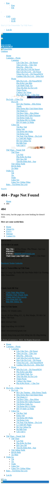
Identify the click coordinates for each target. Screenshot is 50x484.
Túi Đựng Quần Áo (24, 118)
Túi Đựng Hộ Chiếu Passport (28, 115)
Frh (12, 8)
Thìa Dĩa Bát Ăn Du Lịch (26, 88)
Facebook (5, 263)
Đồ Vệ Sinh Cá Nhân (25, 122)
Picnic (13, 79)
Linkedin (19, 263)
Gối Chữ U (21, 145)
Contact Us (10, 236)
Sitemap (9, 234)
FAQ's (8, 231)
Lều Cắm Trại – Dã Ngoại (27, 62)
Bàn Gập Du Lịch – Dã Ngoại (28, 72)
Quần (13, 177)
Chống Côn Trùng (23, 92)
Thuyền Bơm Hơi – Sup (26, 161)
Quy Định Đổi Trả (13, 299)
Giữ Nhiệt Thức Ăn (24, 85)
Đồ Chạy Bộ (21, 159)
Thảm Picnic (21, 90)
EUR (13, 21)
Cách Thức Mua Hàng (15, 292)
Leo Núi (19, 154)
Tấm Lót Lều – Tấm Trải (26, 65)
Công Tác (15, 125)
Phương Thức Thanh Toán (17, 295)
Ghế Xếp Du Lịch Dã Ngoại (28, 69)
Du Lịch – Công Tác (14, 99)
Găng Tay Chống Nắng (20, 182)
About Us (10, 229)
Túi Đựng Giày (22, 134)
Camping (15, 60)
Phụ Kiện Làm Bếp (24, 83)
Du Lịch (14, 102)
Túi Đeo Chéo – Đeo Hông (27, 113)
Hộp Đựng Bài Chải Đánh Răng (29, 108)
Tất (12, 173)
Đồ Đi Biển (16, 166)
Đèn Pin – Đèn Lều (24, 67)
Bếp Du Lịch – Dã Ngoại (29, 81)
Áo (12, 175)
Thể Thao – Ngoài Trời (15, 150)
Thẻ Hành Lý (21, 111)
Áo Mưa (14, 168)
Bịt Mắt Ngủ (21, 143)
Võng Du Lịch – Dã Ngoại (29, 74)
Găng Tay (15, 180)
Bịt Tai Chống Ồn (23, 141)
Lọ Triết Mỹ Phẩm (23, 138)
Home (8, 56)
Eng (7, 3)
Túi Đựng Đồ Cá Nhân (25, 120)
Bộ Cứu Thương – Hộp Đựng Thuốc (31, 392)
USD (8, 16)
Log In (9, 30)
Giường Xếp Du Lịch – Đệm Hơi (30, 76)
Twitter (12, 263)
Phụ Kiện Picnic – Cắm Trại (27, 95)
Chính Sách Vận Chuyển (16, 297)
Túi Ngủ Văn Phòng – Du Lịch (29, 136)
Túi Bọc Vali (21, 127)
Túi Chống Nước (18, 164)
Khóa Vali (20, 129)
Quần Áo (10, 171)
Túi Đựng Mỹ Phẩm (24, 131)
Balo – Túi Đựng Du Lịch (16, 184)
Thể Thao (15, 152)
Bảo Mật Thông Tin (14, 302)
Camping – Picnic (13, 58)
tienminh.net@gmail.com (24, 254)
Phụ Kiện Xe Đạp (23, 157)
